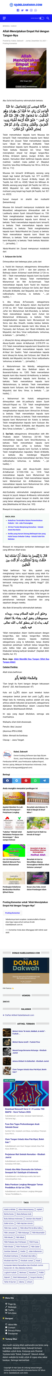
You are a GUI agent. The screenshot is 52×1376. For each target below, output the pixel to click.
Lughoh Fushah (10, 1273)
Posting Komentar (10, 43)
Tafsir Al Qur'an (10, 1282)
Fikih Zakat (35, 1247)
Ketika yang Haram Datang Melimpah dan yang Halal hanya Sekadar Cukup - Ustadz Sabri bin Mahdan (27, 536)
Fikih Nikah (20, 1237)
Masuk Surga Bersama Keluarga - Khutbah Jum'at (29, 1051)
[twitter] (22, 10)
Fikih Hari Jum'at (10, 1228)
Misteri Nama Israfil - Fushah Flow (26, 1042)
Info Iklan (12, 1313)
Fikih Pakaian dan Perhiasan (15, 1242)
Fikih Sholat (8, 1247)
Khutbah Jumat (27, 1261)
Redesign (12, 1307)
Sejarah (7, 1277)
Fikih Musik (8, 1237)
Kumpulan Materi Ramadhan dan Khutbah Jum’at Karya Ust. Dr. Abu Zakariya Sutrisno (23, 1266)
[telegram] (44, 780)
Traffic (11, 1310)
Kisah (38, 1261)
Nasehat (32, 1273)
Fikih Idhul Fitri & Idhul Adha (31, 1228)
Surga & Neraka (36, 1277)
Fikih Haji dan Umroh (25, 1223)
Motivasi (22, 1273)
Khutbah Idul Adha (28, 1256)
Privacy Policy (14, 1330)
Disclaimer (13, 1333)
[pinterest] (26, 780)
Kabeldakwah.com (16, 1373)
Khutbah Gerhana (11, 1256)
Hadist (22, 1251)
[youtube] (27, 10)
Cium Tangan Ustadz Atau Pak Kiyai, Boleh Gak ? (29, 1070)
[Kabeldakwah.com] (26, 5)
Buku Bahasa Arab (24, 1214)
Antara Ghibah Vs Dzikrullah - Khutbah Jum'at (30, 1061)
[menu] (6, 18)
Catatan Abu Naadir (33, 1219)
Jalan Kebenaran (35, 1251)
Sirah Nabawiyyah (20, 1277)
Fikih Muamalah (38, 1233)
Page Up (12, 1304)
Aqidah (39, 1209)
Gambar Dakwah (10, 1251)
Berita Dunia (9, 1214)
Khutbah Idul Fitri (11, 1261)
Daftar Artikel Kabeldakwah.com (19, 1015)
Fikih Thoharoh (22, 1247)
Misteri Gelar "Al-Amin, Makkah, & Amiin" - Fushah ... (29, 1032)
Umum (29, 1282)
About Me (12, 1324)
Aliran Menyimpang (26, 1209)
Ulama (21, 1282)
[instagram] (31, 10)
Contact (11, 1327)
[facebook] (18, 10)
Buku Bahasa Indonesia (13, 1219)
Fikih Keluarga (23, 1233)
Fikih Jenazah (9, 1233)
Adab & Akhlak (9, 1209)
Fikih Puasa (33, 1242)
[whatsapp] (35, 10)
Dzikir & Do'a (9, 1223)
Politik (41, 1273)
